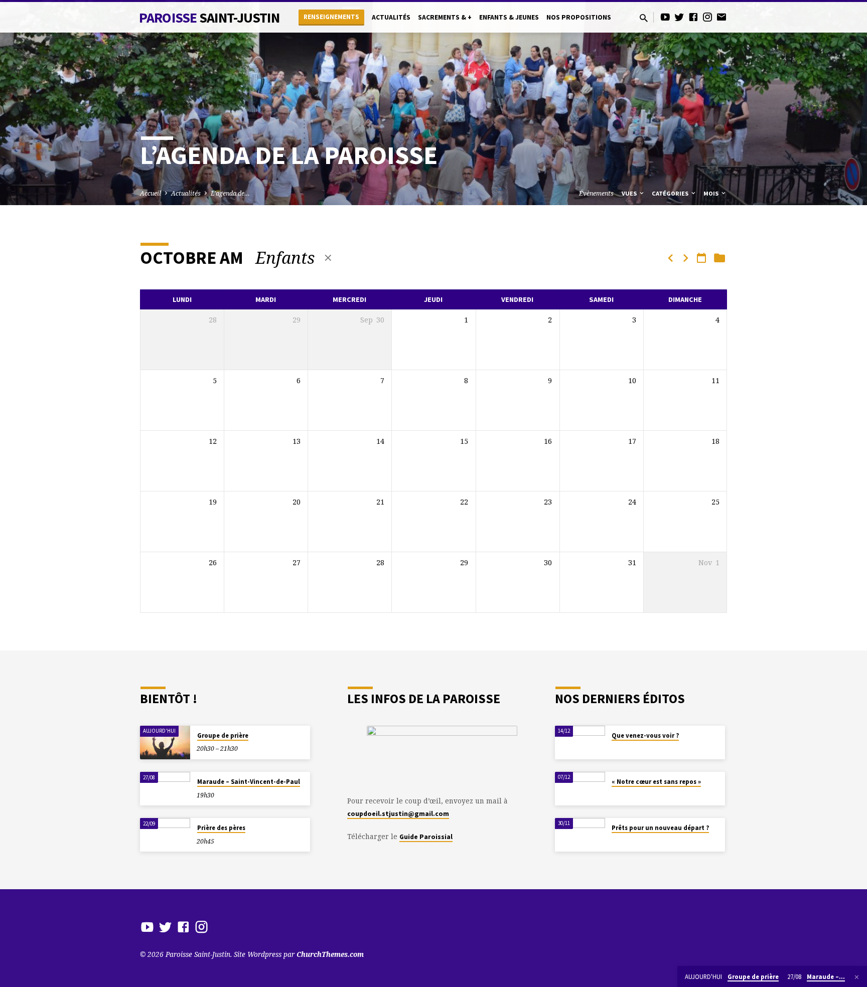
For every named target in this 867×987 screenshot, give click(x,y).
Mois (711, 193)
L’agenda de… (230, 193)
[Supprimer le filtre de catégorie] (328, 257)
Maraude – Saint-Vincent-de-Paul (248, 781)
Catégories (671, 193)
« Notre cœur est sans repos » (656, 781)
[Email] (721, 17)
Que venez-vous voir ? (645, 735)
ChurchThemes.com (330, 954)
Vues (630, 193)
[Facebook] (693, 17)
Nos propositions (578, 17)
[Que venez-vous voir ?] (580, 742)
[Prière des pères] (165, 835)
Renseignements (331, 17)
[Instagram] (707, 17)
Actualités (391, 17)
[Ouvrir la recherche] (643, 18)
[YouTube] (665, 17)
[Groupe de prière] (165, 742)
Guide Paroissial (426, 837)
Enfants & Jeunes (509, 17)
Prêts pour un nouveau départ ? (660, 828)
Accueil (150, 193)
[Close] (856, 976)
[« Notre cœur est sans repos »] (580, 788)
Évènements (596, 193)
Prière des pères (221, 828)
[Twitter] (679, 17)
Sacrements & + (445, 17)
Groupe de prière (222, 735)
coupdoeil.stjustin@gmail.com (398, 813)
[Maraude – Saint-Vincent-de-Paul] (165, 788)
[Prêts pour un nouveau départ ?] (580, 835)
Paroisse (209, 18)
